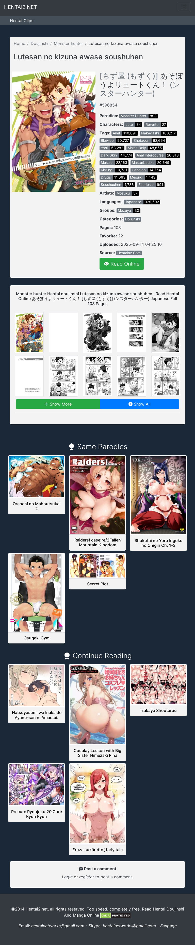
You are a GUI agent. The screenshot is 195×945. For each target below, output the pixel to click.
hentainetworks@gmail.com (57, 925)
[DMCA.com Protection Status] (115, 915)
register (87, 876)
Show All (142, 404)
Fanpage (168, 925)
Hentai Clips (21, 20)
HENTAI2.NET (20, 7)
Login (67, 876)
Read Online (124, 264)
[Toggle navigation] (184, 7)
